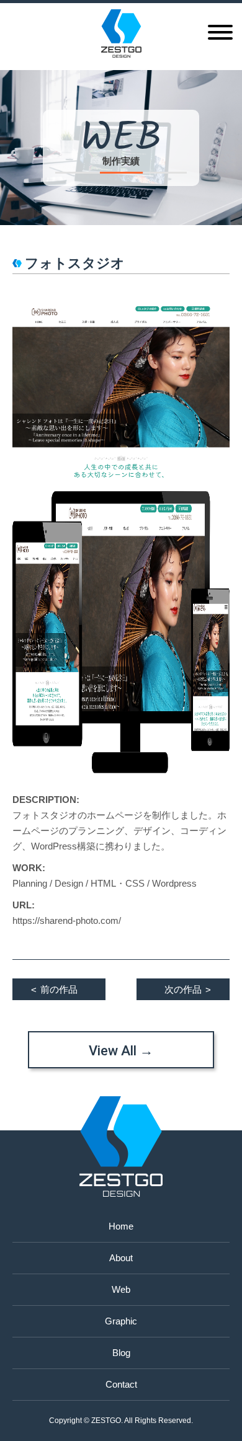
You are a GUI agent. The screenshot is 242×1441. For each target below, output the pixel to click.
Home (121, 1226)
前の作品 (54, 989)
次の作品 (187, 989)
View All (121, 1050)
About (121, 1258)
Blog (121, 1352)
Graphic (121, 1321)
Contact (121, 1384)
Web (121, 1289)
